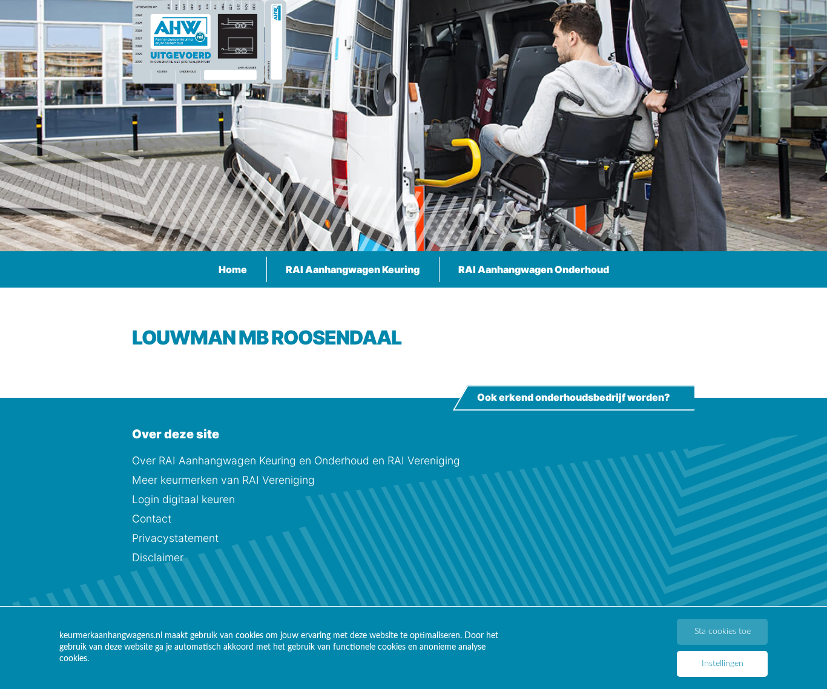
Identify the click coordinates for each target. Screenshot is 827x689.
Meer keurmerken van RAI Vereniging (223, 479)
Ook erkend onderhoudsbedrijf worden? (573, 398)
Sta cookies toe (722, 631)
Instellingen (722, 663)
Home (233, 269)
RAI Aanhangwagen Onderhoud (533, 269)
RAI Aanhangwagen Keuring (353, 269)
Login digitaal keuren (183, 499)
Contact (151, 518)
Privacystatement (175, 538)
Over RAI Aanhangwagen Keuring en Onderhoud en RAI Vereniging (296, 460)
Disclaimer (157, 557)
